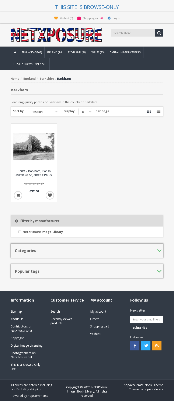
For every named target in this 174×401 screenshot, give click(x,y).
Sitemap (16, 311)
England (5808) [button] (32, 52)
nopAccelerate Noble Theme (143, 385)
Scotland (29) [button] (77, 52)
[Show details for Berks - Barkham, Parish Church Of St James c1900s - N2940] (34, 146)
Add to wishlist (50, 195)
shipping (35, 389)
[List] (158, 111)
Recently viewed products (62, 321)
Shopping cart (99, 326)
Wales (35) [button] (97, 52)
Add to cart (18, 195)
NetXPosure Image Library (43, 232)
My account (98, 311)
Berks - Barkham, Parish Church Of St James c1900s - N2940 (34, 175)
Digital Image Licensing (125, 52)
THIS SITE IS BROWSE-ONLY (87, 6)
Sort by (18, 111)
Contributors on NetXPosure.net (21, 328)
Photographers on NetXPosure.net (23, 355)
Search (55, 311)
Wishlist (95, 334)
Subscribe (140, 328)
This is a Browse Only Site (30, 64)
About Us (17, 319)
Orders (95, 319)
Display (69, 111)
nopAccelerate (153, 389)
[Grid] (149, 111)
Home (15, 79)
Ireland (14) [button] (54, 52)
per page (102, 111)
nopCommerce (38, 396)
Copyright (17, 338)
